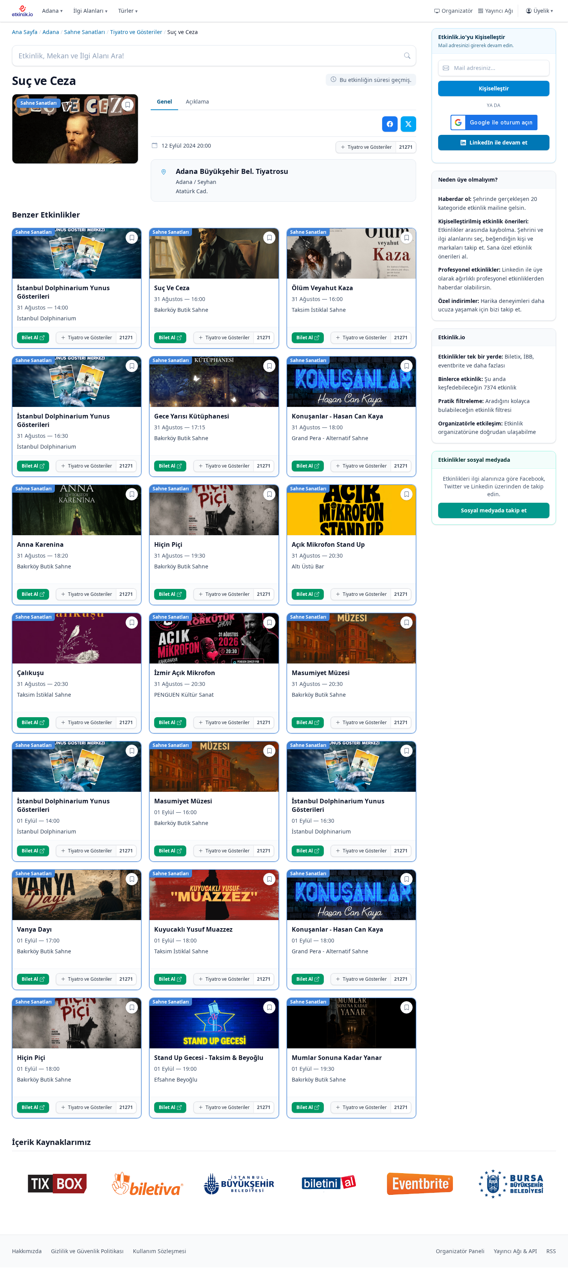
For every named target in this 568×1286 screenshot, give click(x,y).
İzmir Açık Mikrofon (184, 673)
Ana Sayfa (24, 32)
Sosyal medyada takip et (494, 510)
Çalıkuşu (30, 673)
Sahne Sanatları (84, 32)
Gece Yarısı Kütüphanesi (191, 416)
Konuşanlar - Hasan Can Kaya (337, 416)
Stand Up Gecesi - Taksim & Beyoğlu (209, 1057)
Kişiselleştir (494, 88)
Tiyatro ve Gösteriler (136, 32)
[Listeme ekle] (127, 105)
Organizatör (457, 10)
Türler (128, 10)
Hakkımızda (27, 1251)
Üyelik (543, 10)
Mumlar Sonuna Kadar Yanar (337, 1057)
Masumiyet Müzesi (321, 673)
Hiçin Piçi (168, 544)
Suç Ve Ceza (172, 288)
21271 (406, 147)
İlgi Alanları (90, 10)
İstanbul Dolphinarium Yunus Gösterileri (63, 292)
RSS (551, 1251)
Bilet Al (30, 337)
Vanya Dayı (34, 929)
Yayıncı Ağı (499, 10)
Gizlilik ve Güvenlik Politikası (87, 1251)
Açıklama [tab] (197, 101)
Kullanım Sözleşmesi (159, 1251)
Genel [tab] (164, 101)
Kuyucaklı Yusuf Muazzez (193, 929)
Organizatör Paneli (460, 1251)
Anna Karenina (40, 544)
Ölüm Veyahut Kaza (322, 288)
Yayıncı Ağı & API (515, 1251)
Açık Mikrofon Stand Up (328, 544)
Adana (52, 10)
